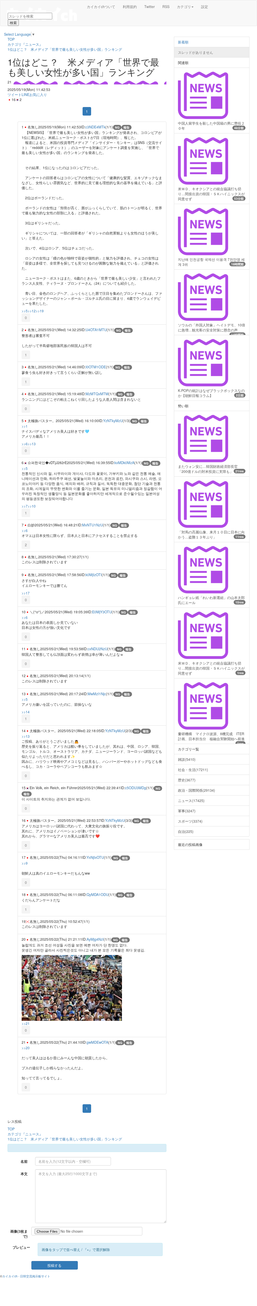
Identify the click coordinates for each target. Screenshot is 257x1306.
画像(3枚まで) (19, 1234)
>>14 (26, 711)
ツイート (15, 94)
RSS (165, 6)
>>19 (40, 310)
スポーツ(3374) (190, 821)
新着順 (183, 41)
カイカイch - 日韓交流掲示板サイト (26, 1276)
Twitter (149, 6)
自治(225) (186, 831)
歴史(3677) (187, 779)
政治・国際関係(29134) (196, 790)
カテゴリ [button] (184, 6)
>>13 (32, 443)
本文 (24, 1173)
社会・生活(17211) (193, 769)
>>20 (26, 1047)
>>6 (25, 443)
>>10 (32, 506)
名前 (24, 1161)
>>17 (26, 592)
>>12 (32, 310)
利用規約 (130, 6)
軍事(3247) (187, 810)
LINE (25, 94)
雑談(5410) (187, 759)
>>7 (25, 506)
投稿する (54, 1265)
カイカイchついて (101, 6)
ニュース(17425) (191, 800)
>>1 (25, 426)
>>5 (25, 310)
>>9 (25, 863)
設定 (204, 6)
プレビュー (21, 1247)
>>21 (26, 1023)
